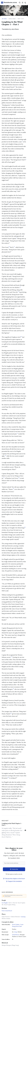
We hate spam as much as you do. (14, 874)
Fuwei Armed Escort (7, 911)
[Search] (19, 2)
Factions (4, 908)
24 (8, 777)
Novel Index (12, 18)
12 (20, 287)
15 (17, 433)
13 (18, 291)
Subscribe (15, 869)
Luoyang (23, 916)
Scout (21, 924)
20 (24, 527)
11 (14, 247)
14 (21, 336)
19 (13, 489)
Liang (15, 932)
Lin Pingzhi (5, 903)
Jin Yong (4, 18)
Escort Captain (16, 924)
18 (18, 477)
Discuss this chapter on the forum (15, 878)
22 (13, 689)
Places (4, 914)
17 (3, 477)
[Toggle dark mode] (25, 2)
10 (9, 247)
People (4, 900)
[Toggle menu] (22, 2)
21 (11, 657)
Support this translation (15, 881)
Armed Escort (15, 934)
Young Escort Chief (17, 926)
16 (5, 455)
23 (10, 713)
